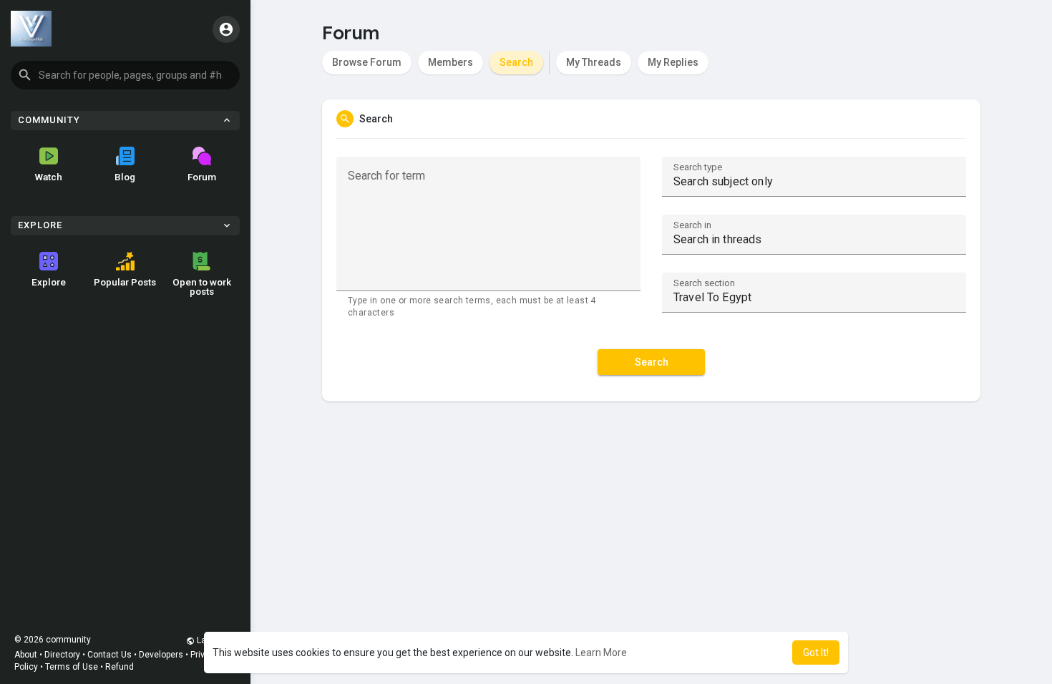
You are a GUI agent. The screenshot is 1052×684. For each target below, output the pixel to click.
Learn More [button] (601, 652)
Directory (62, 655)
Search (516, 62)
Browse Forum (366, 62)
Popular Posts (125, 282)
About (25, 655)
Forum (201, 176)
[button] (125, 75)
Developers (161, 655)
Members (450, 62)
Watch (48, 176)
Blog (125, 176)
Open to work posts (201, 287)
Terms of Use (71, 667)
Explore (48, 282)
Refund (119, 667)
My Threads (593, 62)
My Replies (673, 62)
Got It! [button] (816, 652)
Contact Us (109, 655)
